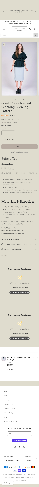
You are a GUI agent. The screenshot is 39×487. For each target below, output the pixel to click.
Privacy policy (10, 477)
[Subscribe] (29, 433)
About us (7, 400)
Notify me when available (19, 152)
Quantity (4, 129)
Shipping (3, 122)
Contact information (20, 480)
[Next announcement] (35, 11)
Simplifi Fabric (12, 474)
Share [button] (5, 255)
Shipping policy (30, 477)
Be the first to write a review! (19, 292)
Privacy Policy (8, 413)
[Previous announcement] (3, 11)
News (5, 395)
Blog (5, 391)
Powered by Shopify (21, 474)
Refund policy (32, 474)
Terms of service (20, 477)
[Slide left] (15, 99)
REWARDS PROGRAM (11, 421)
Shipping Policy (9, 404)
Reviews (6, 417)
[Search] (36, 35)
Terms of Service (9, 408)
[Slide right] (24, 99)
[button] (4, 29)
